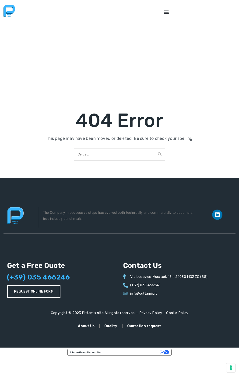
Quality (110, 326)
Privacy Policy (150, 313)
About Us (86, 326)
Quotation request (144, 326)
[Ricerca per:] (119, 154)
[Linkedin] (217, 215)
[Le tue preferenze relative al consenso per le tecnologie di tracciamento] (230, 367)
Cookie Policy (177, 313)
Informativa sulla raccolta (85, 352)
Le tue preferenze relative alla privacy (131, 352)
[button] (166, 12)
